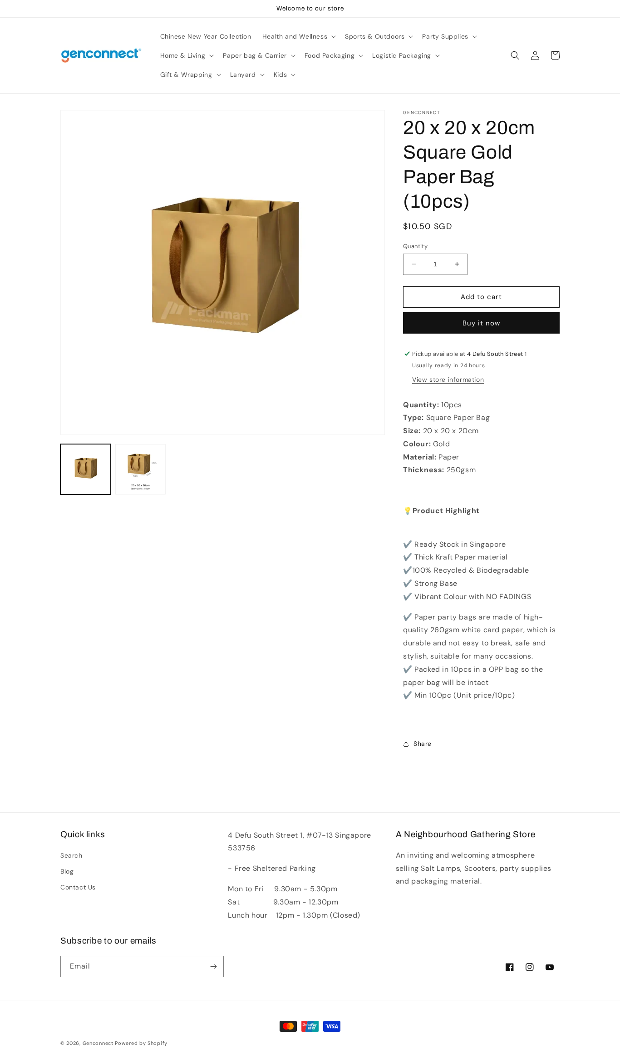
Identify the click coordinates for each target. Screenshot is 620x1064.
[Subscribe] (213, 966)
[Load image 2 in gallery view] (140, 469)
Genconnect (98, 1043)
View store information (448, 379)
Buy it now (481, 323)
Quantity (415, 246)
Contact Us (78, 887)
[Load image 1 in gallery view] (85, 469)
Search (71, 855)
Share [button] (422, 743)
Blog (67, 871)
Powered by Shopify (141, 1043)
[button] (298, 36)
